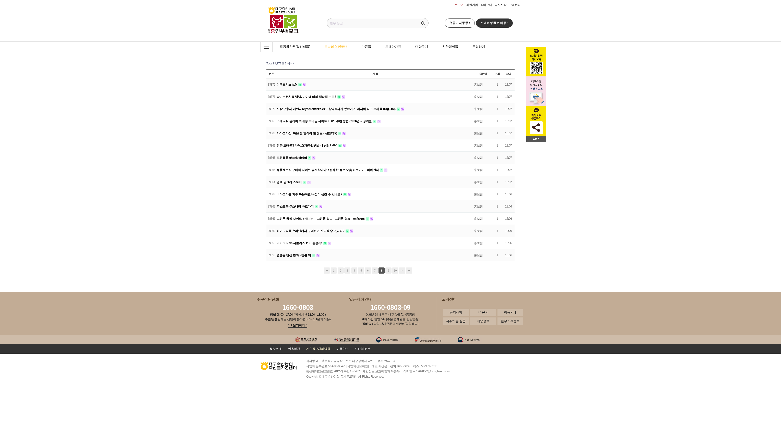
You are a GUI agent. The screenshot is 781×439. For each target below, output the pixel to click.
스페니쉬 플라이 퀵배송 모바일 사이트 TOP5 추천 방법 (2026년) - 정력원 (325, 121)
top (535, 138)
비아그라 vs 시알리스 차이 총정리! (300, 243)
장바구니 (486, 5)
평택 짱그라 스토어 (290, 182)
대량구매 (421, 46)
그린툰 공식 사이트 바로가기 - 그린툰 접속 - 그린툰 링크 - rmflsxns (321, 218)
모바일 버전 (362, 348)
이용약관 (294, 348)
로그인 (459, 5)
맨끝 (409, 270)
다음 (402, 270)
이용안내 (510, 312)
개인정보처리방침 (318, 348)
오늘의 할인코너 (335, 46)
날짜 (508, 73)
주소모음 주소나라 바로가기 (295, 206)
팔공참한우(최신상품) (295, 46)
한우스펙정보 (510, 321)
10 (395, 270)
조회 (497, 73)
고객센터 (515, 5)
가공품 (366, 46)
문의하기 (478, 46)
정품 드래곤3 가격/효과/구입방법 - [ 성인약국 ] (307, 145)
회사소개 (275, 348)
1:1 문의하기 (296, 325)
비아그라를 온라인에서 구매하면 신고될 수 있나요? (311, 231)
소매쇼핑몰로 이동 (493, 23)
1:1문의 (483, 312)
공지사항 (500, 5)
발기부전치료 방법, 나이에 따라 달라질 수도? (307, 96)
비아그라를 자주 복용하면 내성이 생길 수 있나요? (310, 194)
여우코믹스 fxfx (287, 84)
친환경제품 (450, 46)
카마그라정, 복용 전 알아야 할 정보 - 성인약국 (307, 133)
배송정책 (483, 321)
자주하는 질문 (456, 321)
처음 (327, 270)
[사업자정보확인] (357, 366)
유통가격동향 (458, 23)
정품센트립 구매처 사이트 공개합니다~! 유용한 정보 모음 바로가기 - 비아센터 (328, 170)
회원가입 (472, 5)
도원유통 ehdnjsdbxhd (292, 157)
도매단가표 (393, 46)
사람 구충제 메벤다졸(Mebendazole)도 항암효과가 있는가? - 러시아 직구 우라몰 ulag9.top (336, 109)
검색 (423, 23)
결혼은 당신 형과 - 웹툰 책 (294, 255)
